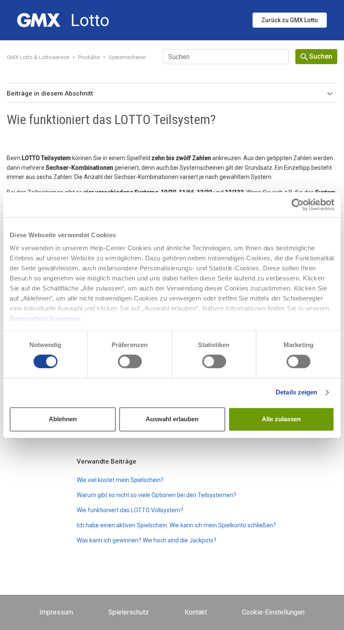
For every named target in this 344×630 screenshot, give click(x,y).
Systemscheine (127, 57)
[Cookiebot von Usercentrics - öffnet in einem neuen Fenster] (297, 204)
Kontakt (196, 612)
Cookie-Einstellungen (273, 612)
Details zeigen (296, 392)
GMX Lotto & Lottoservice (38, 57)
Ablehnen (63, 419)
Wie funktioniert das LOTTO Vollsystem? (130, 510)
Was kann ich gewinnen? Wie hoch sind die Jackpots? (146, 540)
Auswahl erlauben (172, 419)
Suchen (320, 56)
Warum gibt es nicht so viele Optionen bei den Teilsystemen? (156, 495)
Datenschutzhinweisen (45, 318)
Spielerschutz (128, 612)
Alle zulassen (281, 419)
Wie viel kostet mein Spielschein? (120, 480)
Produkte (89, 57)
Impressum (56, 612)
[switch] (130, 361)
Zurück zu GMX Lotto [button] (289, 20)
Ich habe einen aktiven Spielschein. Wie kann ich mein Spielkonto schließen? (176, 525)
